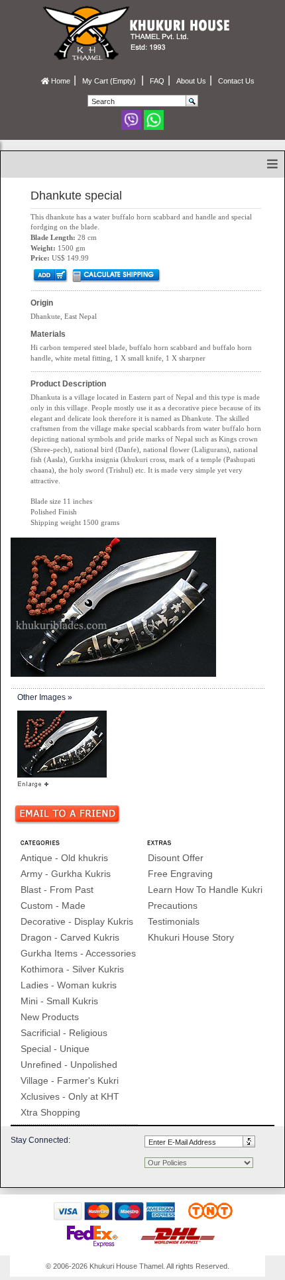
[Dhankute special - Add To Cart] (49, 275)
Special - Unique (55, 1048)
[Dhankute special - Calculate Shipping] (115, 275)
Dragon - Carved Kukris (70, 937)
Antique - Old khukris (64, 857)
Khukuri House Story (191, 937)
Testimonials (174, 921)
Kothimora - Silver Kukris (72, 969)
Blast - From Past (57, 889)
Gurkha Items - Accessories (78, 953)
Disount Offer (175, 857)
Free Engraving (180, 873)
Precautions (173, 905)
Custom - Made (53, 905)
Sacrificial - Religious (64, 1032)
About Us (191, 81)
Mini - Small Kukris (59, 1001)
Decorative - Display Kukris (77, 921)
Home (59, 81)
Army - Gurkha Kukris (66, 873)
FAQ (157, 81)
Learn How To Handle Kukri (205, 889)
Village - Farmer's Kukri (70, 1080)
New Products (50, 1017)
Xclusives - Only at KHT (70, 1096)
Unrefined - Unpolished (69, 1064)
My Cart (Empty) (110, 81)
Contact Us (236, 81)
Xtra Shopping (50, 1112)
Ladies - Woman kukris (69, 985)
